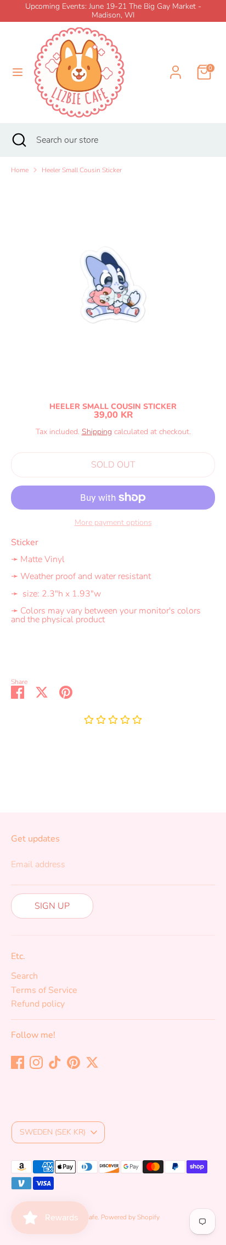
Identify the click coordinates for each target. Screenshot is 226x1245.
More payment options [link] (113, 522)
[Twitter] (92, 1062)
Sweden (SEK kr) (53, 1132)
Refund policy (38, 1004)
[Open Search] (18, 139)
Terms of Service (44, 990)
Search (24, 976)
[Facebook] (17, 1062)
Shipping (97, 431)
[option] (113, 285)
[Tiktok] (54, 1062)
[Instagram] (36, 1062)
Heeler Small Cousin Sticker (82, 170)
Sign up (52, 906)
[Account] (176, 66)
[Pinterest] (73, 1062)
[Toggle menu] (18, 72)
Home (20, 170)
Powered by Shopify (130, 1217)
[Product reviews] (113, 721)
